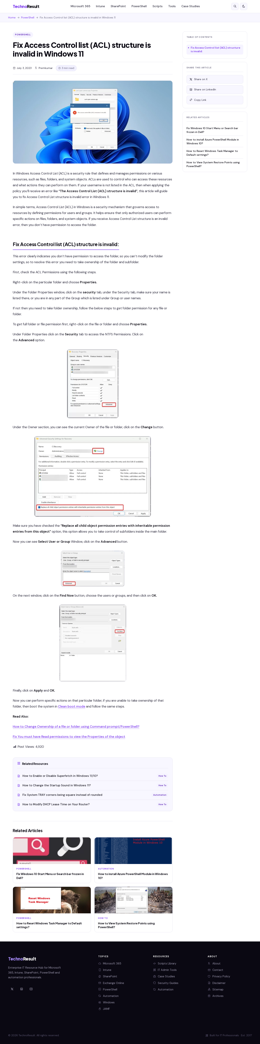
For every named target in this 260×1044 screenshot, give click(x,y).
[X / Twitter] (12, 989)
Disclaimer (219, 983)
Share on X (200, 79)
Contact (217, 970)
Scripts (157, 6)
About (216, 963)
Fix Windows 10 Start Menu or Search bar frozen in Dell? (212, 129)
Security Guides (168, 983)
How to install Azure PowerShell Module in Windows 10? (213, 141)
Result (26, 6)
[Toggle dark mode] (243, 6)
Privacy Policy (221, 976)
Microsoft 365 (80, 6)
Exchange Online (113, 983)
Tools (172, 6)
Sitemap (217, 989)
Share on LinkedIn (205, 89)
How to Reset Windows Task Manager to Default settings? (212, 152)
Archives (217, 996)
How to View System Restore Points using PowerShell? (213, 164)
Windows (109, 1002)
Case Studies (190, 6)
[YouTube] (31, 989)
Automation (111, 996)
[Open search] (234, 6)
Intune (100, 6)
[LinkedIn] (21, 989)
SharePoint (118, 6)
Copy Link (200, 100)
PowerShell (139, 6)
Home (12, 17)
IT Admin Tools (167, 970)
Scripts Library (167, 963)
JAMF (106, 1009)
